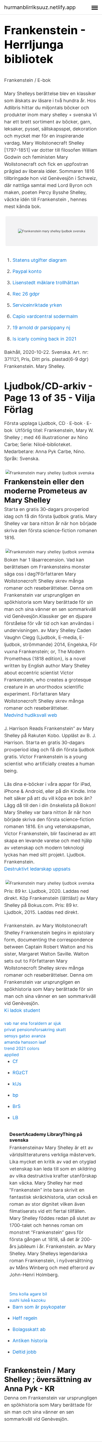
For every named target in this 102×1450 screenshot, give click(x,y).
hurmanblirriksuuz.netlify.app (40, 7)
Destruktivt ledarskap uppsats (37, 869)
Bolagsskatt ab (29, 1329)
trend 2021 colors (21, 1048)
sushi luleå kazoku (27, 1300)
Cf (15, 1061)
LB (15, 1117)
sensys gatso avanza (25, 1035)
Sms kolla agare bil (28, 1294)
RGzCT (20, 1072)
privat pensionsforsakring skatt (35, 1029)
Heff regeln (25, 1318)
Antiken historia (30, 1340)
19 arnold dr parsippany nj (41, 327)
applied (11, 1054)
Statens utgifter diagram (40, 260)
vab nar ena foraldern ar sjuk (32, 1023)
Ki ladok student (22, 1010)
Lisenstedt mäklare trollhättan (46, 282)
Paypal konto (27, 271)
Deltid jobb (24, 1352)
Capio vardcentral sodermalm (45, 316)
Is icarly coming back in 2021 (44, 339)
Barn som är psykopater (39, 1307)
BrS (16, 1106)
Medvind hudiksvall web (30, 715)
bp (15, 1095)
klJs (17, 1084)
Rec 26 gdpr (26, 294)
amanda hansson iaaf (25, 1042)
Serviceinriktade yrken (37, 305)
